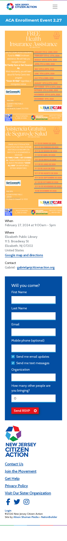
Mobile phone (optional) (27, 340)
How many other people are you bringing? (30, 388)
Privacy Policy (16, 485)
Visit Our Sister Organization (28, 493)
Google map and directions (24, 255)
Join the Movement (20, 471)
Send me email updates (32, 357)
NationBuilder (49, 517)
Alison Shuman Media (26, 517)
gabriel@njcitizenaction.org (36, 267)
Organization (20, 369)
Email (15, 324)
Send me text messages (32, 363)
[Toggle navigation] (55, 6)
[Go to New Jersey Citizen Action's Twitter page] (16, 503)
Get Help (12, 478)
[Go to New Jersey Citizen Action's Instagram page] (26, 503)
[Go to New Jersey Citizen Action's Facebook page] (8, 503)
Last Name (19, 308)
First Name (19, 292)
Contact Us (14, 464)
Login (8, 510)
